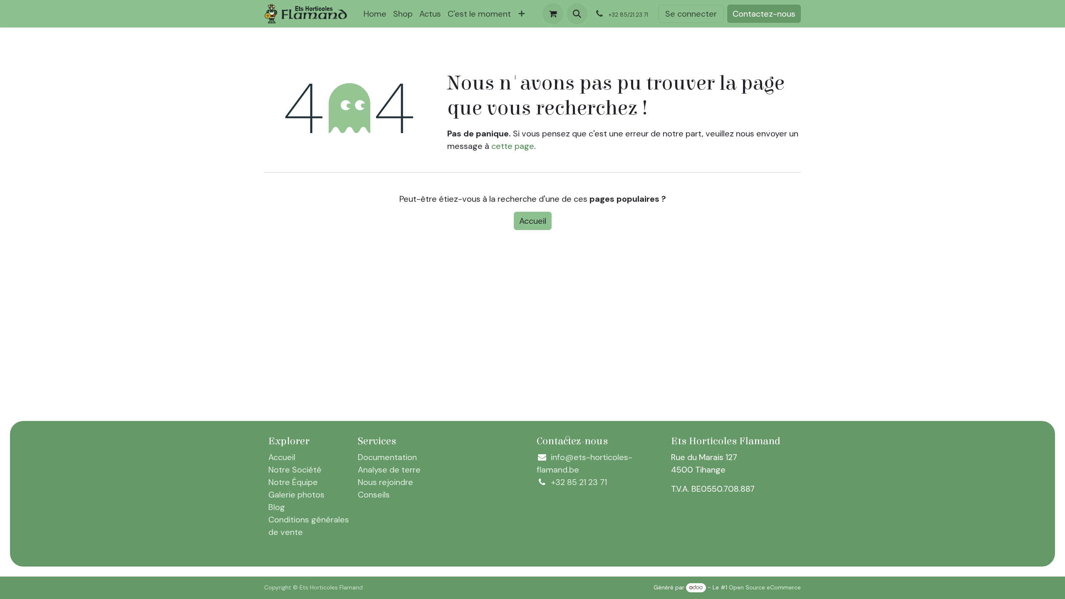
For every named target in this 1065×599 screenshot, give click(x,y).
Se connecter (691, 13)
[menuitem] (375, 13)
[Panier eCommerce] (552, 13)
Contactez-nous (764, 13)
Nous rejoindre (385, 482)
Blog (276, 507)
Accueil (532, 220)
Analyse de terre (389, 469)
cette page (512, 146)
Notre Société (295, 469)
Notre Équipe (293, 482)
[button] (577, 13)
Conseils (374, 494)
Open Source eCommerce (765, 587)
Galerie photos (296, 494)
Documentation (387, 457)
